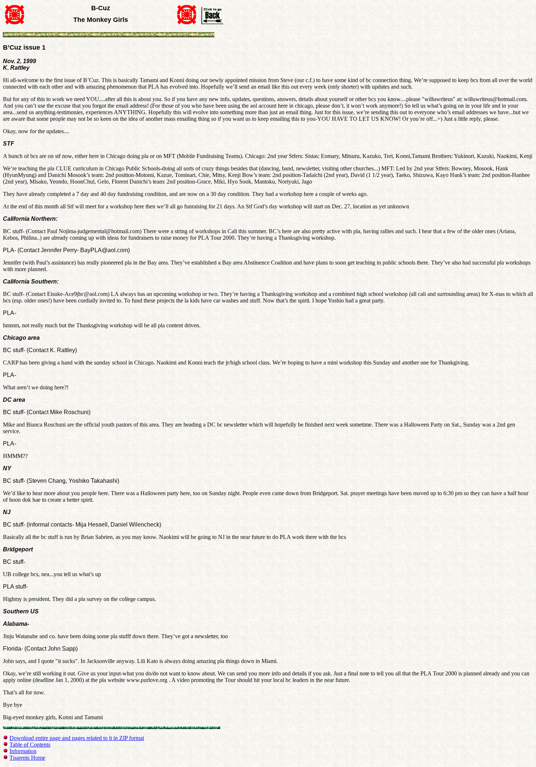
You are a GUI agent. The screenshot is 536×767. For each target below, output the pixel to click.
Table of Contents (29, 744)
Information (22, 751)
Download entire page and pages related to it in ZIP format (76, 738)
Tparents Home (27, 758)
